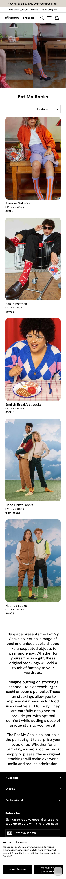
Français (28, 17)
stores (34, 9)
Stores (10, 789)
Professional (14, 800)
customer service (18, 9)
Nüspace (11, 778)
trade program (49, 9)
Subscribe (12, 813)
